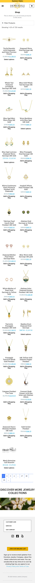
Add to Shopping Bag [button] (26, 58)
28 (26, 476)
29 (4, 480)
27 (22, 476)
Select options (9, 59)
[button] (2, 6)
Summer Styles (17, 1)
